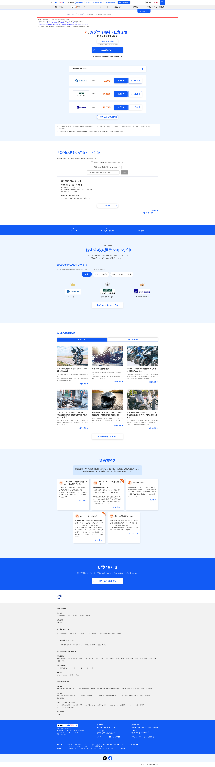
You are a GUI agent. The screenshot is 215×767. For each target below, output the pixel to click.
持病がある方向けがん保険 (129, 688)
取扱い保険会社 (62, 608)
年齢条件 (59, 672)
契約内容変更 (79, 2)
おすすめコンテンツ (63, 629)
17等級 (86, 658)
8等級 (132, 658)
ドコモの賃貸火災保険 (100, 705)
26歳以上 (70, 675)
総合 (86, 274)
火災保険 (83, 695)
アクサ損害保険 (61, 615)
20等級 (70, 658)
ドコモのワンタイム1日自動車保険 (116, 705)
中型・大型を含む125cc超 (122, 274)
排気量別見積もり (62, 665)
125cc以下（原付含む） (63, 668)
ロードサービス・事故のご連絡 (94, 2)
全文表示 (107, 205)
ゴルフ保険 (147, 695)
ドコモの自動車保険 (76, 705)
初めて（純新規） (62, 658)
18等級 (80, 658)
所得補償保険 (60, 698)
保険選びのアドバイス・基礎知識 (155, 7)
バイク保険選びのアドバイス (66, 640)
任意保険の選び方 (101, 645)
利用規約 (153, 210)
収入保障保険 (149, 688)
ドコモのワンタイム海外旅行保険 (135, 705)
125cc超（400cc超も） (89, 668)
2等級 (58, 661)
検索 (150, 2)
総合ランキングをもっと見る (107, 305)
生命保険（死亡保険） (69, 688)
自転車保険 (140, 695)
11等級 (117, 658)
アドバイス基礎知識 (107, 231)
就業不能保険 (140, 688)
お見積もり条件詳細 (107, 41)
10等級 (122, 658)
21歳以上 (64, 675)
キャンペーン (97, 7)
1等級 (62, 661)
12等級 (112, 658)
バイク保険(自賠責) (99, 695)
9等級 (127, 658)
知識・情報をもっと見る (107, 436)
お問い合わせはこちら (107, 581)
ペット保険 (125, 695)
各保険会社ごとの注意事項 (107, 117)
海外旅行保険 (132, 695)
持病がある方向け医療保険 (98, 688)
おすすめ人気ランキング (106, 250)
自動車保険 (60, 695)
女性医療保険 (85, 688)
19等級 (75, 658)
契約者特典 (141, 231)
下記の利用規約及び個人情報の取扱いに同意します (109, 162)
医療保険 (59, 688)
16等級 (91, 658)
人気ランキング (78, 7)
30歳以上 (76, 675)
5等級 (145, 658)
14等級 (101, 658)
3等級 (155, 658)
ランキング (74, 231)
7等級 (136, 658)
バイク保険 (90, 695)
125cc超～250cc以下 (76, 668)
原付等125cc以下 (101, 274)
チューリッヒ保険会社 (84, 615)
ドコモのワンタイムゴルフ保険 (65, 707)
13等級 (107, 658)
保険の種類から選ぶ (63, 681)
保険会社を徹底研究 (89, 645)
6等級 (141, 658)
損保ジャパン (60, 622)
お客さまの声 (117, 7)
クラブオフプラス (94, 633)
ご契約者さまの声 (116, 633)
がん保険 (78, 688)
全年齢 (59, 675)
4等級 (150, 658)
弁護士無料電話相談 (105, 633)
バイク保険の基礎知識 (63, 645)
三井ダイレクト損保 (72, 615)
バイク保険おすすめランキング (65, 633)
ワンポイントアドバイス (76, 645)
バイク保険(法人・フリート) (112, 695)
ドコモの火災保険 (88, 705)
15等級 (96, 658)
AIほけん (59, 714)
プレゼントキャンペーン (81, 633)
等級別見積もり (61, 656)
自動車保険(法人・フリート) (71, 695)
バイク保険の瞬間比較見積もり (66, 651)
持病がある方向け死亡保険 (113, 688)
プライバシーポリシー (149, 213)
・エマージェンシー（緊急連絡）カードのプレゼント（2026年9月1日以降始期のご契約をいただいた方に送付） (63, 24)
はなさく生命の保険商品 (63, 705)
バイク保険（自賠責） (110, 2)
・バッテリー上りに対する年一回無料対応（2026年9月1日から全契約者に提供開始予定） (58, 22)
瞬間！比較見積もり (124, 2)
